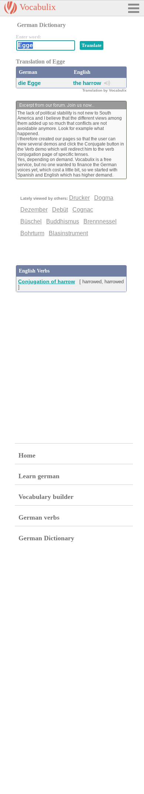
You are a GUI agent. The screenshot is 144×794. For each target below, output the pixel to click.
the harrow (87, 83)
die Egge (29, 83)
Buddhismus (62, 221)
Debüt (60, 209)
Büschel (31, 221)
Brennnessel (100, 221)
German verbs (38, 517)
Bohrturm (32, 233)
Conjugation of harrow (46, 281)
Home (26, 455)
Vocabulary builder (45, 496)
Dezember (34, 209)
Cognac (82, 209)
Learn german (38, 476)
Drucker (79, 198)
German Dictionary (46, 538)
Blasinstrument (68, 233)
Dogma (103, 198)
